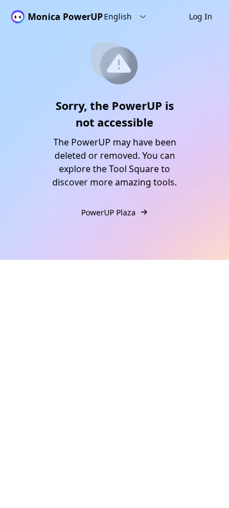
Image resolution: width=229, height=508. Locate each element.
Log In (200, 16)
